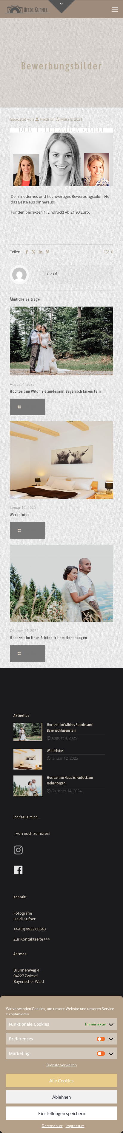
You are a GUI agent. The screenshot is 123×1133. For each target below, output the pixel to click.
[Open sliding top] (61, 6)
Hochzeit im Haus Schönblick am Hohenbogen (48, 637)
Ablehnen (61, 1097)
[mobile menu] (115, 9)
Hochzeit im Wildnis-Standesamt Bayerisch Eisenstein (55, 391)
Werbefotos (20, 514)
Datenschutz (52, 1125)
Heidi (44, 119)
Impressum (75, 1125)
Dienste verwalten (62, 1064)
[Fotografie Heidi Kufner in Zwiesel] (27, 8)
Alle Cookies (61, 1080)
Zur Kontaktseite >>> (31, 939)
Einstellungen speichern (61, 1113)
